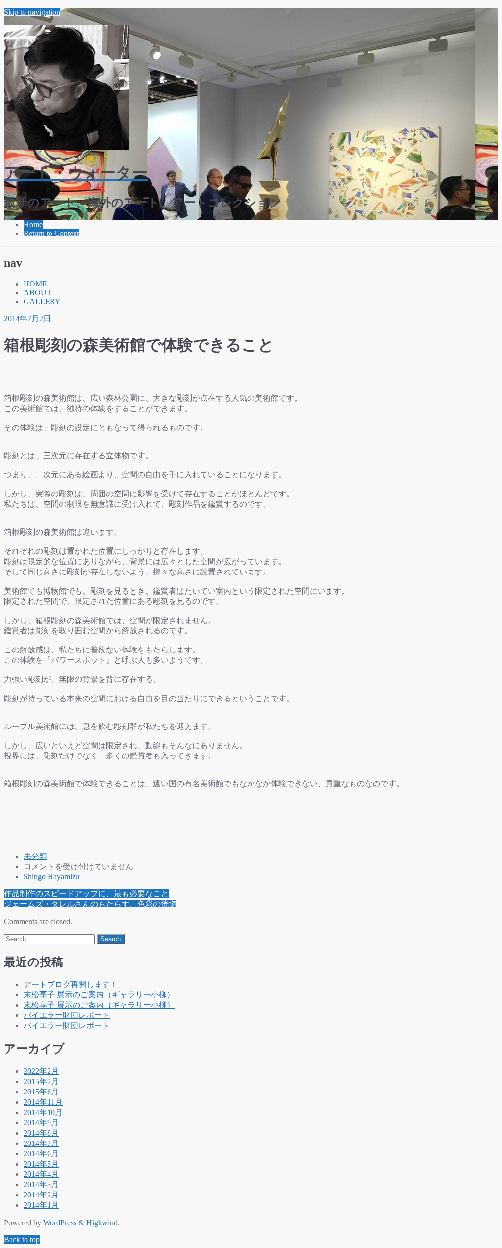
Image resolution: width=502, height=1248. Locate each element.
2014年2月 (41, 1195)
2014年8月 (41, 1133)
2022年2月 (41, 1071)
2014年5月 (41, 1164)
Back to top (22, 1239)
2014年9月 (41, 1122)
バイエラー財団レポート (67, 1015)
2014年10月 (43, 1112)
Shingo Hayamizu (51, 876)
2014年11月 (43, 1102)
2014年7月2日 (27, 318)
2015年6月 (41, 1092)
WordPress (59, 1223)
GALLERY (42, 301)
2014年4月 (41, 1174)
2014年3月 (41, 1184)
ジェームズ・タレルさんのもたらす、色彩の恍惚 (90, 904)
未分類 (35, 856)
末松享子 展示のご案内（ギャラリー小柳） (99, 994)
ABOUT (37, 292)
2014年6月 (41, 1153)
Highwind (102, 1223)
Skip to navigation (32, 12)
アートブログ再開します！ (71, 984)
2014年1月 (41, 1205)
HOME (35, 284)
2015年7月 (41, 1081)
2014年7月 (41, 1143)
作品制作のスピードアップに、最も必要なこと (86, 893)
